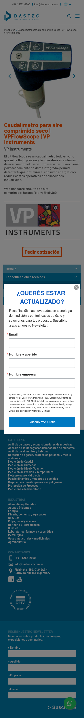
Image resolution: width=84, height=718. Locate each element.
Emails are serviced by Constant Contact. (29, 410)
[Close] (76, 287)
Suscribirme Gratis (42, 422)
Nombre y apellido (23, 354)
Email (13, 334)
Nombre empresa (22, 374)
